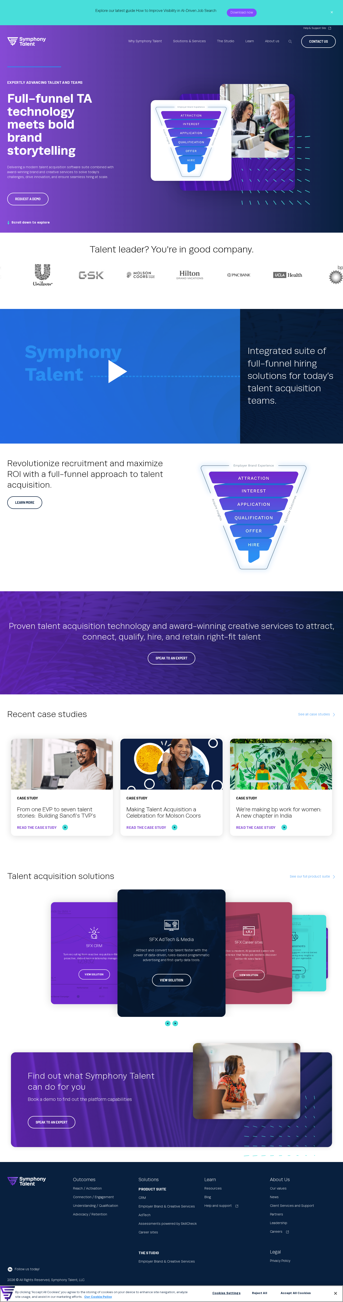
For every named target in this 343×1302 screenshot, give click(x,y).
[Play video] (120, 376)
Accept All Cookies (296, 1293)
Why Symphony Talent (145, 41)
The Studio (225, 41)
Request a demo (28, 199)
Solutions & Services (189, 41)
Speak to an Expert (171, 658)
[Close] (335, 1293)
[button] (168, 1023)
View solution (94, 974)
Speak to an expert (51, 1122)
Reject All (259, 1293)
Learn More (24, 502)
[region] (171, 1293)
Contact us (318, 41)
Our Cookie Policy (98, 1296)
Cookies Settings (226, 1293)
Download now (242, 12)
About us (272, 41)
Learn (249, 41)
